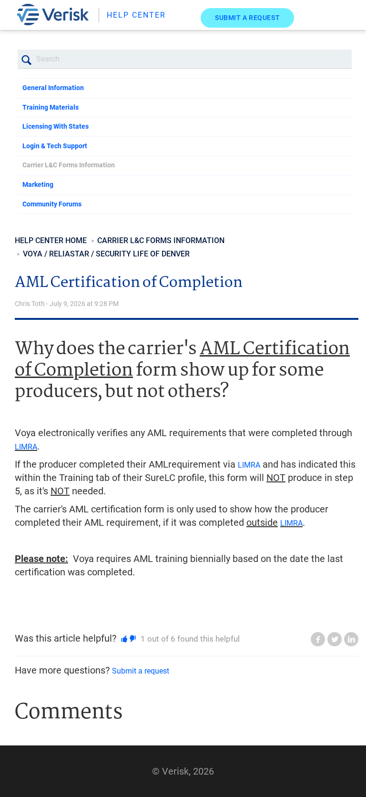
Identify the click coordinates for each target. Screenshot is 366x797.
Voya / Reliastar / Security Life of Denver (106, 253)
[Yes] (124, 639)
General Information (53, 88)
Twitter (334, 639)
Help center (136, 15)
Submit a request (247, 17)
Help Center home (51, 240)
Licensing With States (55, 126)
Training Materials (50, 107)
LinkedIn (351, 639)
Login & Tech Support (54, 146)
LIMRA (26, 446)
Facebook (318, 639)
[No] (133, 639)
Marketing (37, 184)
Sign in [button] (334, 18)
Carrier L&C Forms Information (68, 165)
